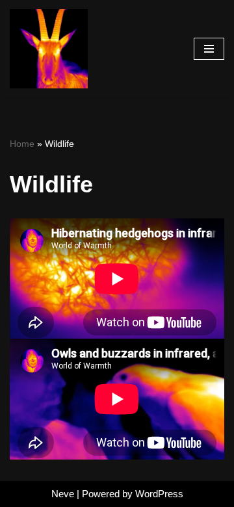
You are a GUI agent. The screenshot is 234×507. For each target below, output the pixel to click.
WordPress (159, 493)
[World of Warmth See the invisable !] (49, 48)
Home (22, 143)
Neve (62, 493)
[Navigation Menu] (209, 49)
